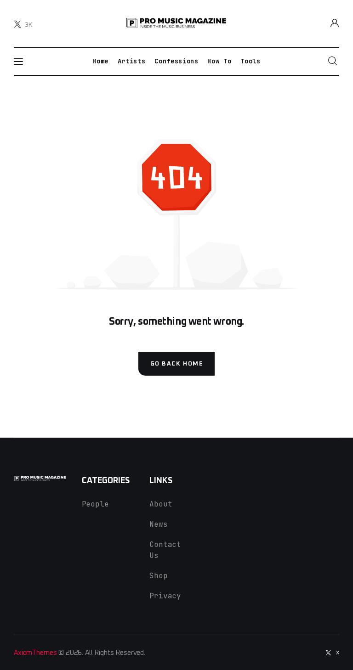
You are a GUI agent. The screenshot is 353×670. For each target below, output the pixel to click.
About (160, 504)
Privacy (165, 596)
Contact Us (165, 550)
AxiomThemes (35, 652)
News (158, 524)
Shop (158, 575)
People (95, 504)
